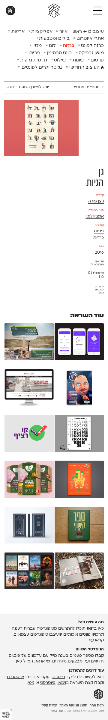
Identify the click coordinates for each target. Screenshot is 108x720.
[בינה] (79, 480)
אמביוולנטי (95, 216)
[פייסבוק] (93, 273)
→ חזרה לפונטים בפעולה (99, 290)
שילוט (58, 60)
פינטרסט (48, 683)
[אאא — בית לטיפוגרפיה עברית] (98, 694)
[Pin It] (89, 273)
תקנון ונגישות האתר (73, 705)
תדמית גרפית (32, 60)
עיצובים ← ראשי (87, 32)
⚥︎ (6, 715)
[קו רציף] (29, 434)
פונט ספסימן (58, 53)
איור (62, 32)
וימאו (62, 683)
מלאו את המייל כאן (33, 661)
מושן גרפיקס (90, 53)
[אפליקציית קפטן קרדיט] (79, 342)
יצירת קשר (49, 705)
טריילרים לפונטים (38, 67)
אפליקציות (40, 32)
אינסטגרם (15, 677)
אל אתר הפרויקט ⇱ (97, 263)
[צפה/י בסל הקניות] (10, 10)
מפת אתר (97, 705)
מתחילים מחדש (89, 87)
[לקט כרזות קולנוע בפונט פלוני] (29, 572)
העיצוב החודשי (83, 67)
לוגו (51, 46)
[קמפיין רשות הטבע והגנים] (29, 342)
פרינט (33, 53)
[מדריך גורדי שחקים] (29, 526)
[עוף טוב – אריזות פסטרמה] (29, 480)
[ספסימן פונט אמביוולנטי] (79, 434)
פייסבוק (58, 677)
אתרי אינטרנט (89, 38)
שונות (77, 60)
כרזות (67, 46)
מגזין (36, 46)
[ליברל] (79, 388)
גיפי (31, 683)
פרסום (96, 60)
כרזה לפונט (91, 46)
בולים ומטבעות (53, 38)
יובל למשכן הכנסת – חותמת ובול (26, 87)
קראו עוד (96, 640)
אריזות (16, 32)
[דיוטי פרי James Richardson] (29, 388)
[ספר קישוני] (79, 526)
